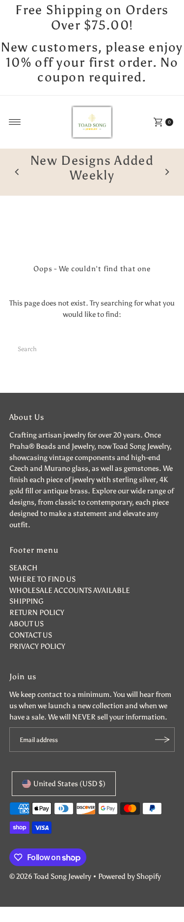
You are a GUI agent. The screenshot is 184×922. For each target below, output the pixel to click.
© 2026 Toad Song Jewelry (50, 876)
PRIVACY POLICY (37, 646)
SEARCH (23, 567)
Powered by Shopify (129, 876)
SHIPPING (26, 601)
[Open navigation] (15, 122)
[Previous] (17, 172)
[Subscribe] (162, 739)
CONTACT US (30, 635)
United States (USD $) (69, 783)
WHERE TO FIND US (42, 579)
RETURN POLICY (36, 612)
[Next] (167, 172)
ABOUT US (26, 623)
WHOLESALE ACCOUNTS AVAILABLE (69, 590)
